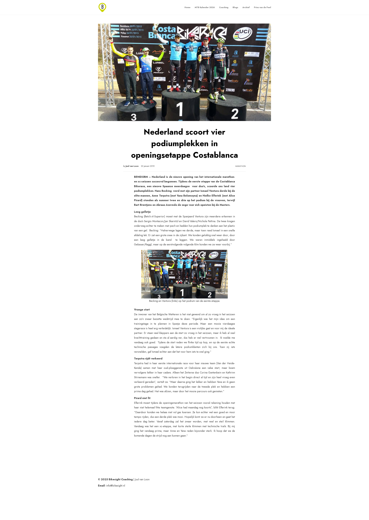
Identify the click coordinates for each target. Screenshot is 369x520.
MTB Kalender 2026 (205, 7)
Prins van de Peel (262, 7)
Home (187, 7)
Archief (246, 7)
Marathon (240, 166)
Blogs (235, 7)
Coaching (223, 7)
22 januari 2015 (148, 166)
